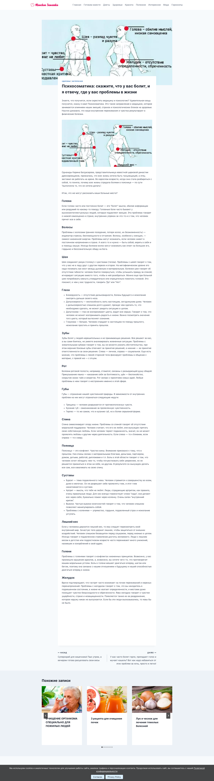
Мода (166, 5)
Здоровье (117, 5)
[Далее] (168, 716)
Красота (129, 5)
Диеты (106, 5)
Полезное (141, 5)
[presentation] (62, 699)
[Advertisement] (107, 623)
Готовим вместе (92, 5)
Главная (77, 5)
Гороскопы (177, 5)
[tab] (102, 747)
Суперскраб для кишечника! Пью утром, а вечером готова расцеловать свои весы (80, 657)
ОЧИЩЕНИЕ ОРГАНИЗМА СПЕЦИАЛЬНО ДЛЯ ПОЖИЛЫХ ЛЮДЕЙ (61, 722)
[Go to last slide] (46, 716)
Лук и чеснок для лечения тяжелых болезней (147, 722)
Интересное (154, 5)
